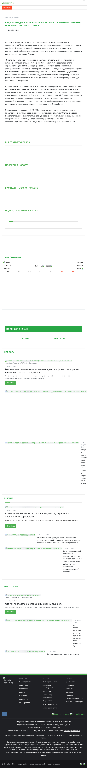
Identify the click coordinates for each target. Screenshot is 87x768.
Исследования (25, 682)
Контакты (69, 692)
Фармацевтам (12, 587)
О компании (70, 682)
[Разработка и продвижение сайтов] (80, 764)
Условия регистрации (74, 702)
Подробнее (11, 382)
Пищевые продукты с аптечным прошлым (63, 654)
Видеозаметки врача (17, 142)
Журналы (59, 338)
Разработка (23, 689)
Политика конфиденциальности (74, 697)
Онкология (23, 696)
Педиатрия (46, 691)
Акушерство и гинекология (47, 696)
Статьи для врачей (49, 682)
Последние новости (17, 165)
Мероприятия (24, 703)
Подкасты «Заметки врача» (21, 210)
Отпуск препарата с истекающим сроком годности (33, 603)
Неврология (23, 699)
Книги (25, 338)
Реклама (69, 689)
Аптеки (22, 692)
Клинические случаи (50, 708)
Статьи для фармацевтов (47, 686)
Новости (9, 352)
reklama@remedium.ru (72, 731)
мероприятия (13, 257)
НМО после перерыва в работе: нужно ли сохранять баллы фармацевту (77, 635)
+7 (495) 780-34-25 (38, 731)
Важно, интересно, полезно (21, 188)
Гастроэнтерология (49, 704)
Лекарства (23, 685)
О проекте (70, 685)
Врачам (8, 498)
